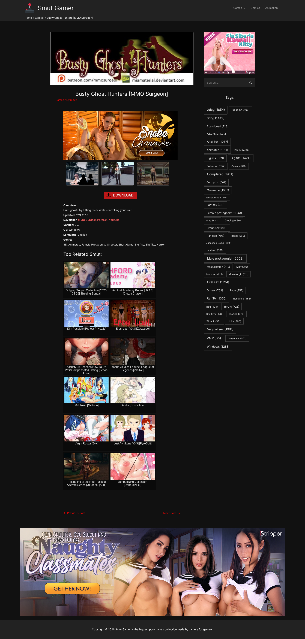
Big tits (241, 158)
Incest (238, 235)
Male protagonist (225, 258)
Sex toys (214, 314)
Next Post (171, 513)
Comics (255, 8)
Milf (242, 266)
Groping (233, 220)
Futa (212, 220)
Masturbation (218, 266)
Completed (220, 174)
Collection (216, 166)
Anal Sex (217, 141)
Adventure (216, 133)
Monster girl (238, 274)
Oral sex (218, 282)
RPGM (231, 306)
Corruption (216, 182)
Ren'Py (216, 298)
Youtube (114, 220)
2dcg (216, 109)
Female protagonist (224, 213)
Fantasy (216, 205)
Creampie (218, 190)
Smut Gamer (56, 8)
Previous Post (74, 513)
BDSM (241, 150)
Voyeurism (237, 338)
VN (214, 338)
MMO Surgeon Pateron (92, 220)
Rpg (212, 306)
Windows (218, 346)
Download (123, 195)
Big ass (215, 158)
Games (237, 8)
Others (215, 290)
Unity (234, 321)
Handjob (215, 235)
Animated (217, 150)
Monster (214, 274)
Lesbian (215, 250)
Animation (271, 8)
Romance (242, 298)
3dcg (215, 118)
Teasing (236, 314)
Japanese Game (218, 242)
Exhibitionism (217, 197)
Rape (236, 290)
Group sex (217, 228)
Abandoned (217, 126)
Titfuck (214, 321)
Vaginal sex (220, 329)
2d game (240, 109)
